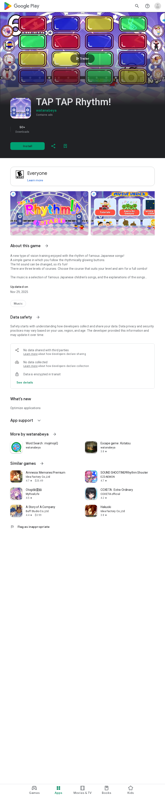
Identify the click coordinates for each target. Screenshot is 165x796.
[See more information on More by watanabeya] (54, 434)
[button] (49, 213)
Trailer (82, 58)
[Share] (53, 146)
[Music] (18, 303)
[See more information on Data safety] (38, 317)
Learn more (35, 180)
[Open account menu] (158, 6)
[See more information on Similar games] (42, 463)
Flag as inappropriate (30, 527)
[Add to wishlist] (65, 146)
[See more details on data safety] (25, 382)
